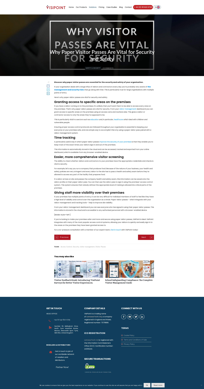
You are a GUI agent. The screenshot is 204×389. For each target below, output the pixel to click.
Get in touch (116, 230)
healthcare (118, 119)
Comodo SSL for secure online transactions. (98, 372)
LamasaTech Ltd (94, 316)
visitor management (128, 109)
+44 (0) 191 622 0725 (62, 320)
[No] (201, 385)
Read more (158, 385)
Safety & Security (93, 68)
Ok (147, 385)
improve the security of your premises (115, 142)
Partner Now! (62, 367)
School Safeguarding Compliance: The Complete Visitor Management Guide (129, 273)
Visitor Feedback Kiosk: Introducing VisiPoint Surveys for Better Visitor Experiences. (78, 273)
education (94, 119)
